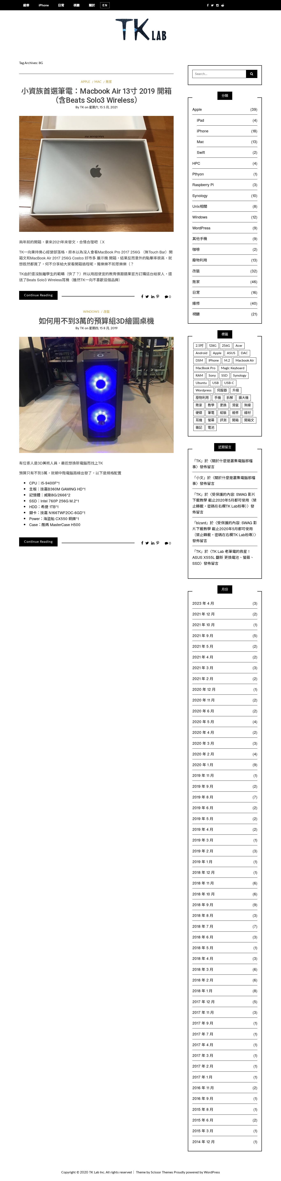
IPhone (214, 360)
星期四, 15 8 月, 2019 (103, 328)
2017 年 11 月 (224, 1012)
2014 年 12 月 (224, 1141)
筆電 (211, 412)
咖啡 (224, 249)
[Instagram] (217, 5)
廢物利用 (224, 260)
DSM (199, 360)
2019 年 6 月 (224, 807)
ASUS (231, 353)
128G (212, 345)
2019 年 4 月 (224, 829)
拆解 (229, 397)
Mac (97, 81)
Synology (224, 195)
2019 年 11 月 (224, 775)
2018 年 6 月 (224, 936)
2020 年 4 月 (224, 732)
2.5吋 (199, 345)
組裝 (223, 412)
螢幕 (211, 420)
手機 (217, 397)
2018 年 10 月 (224, 893)
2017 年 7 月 (224, 1033)
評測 (223, 420)
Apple (85, 81)
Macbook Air (245, 360)
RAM (199, 375)
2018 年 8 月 (224, 915)
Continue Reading (38, 295)
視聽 (76, 5)
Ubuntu (201, 383)
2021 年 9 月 (224, 635)
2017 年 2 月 (224, 1066)
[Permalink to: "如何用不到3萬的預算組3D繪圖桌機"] (96, 394)
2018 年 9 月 (224, 904)
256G (226, 345)
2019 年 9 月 (224, 786)
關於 (92, 5)
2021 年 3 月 (224, 667)
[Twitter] (212, 5)
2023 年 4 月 (224, 603)
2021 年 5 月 (224, 646)
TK (82, 107)
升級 (235, 390)
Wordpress (203, 390)
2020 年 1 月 (224, 764)
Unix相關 (224, 206)
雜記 (199, 427)
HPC (224, 163)
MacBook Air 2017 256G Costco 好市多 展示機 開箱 (73, 257)
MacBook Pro (205, 368)
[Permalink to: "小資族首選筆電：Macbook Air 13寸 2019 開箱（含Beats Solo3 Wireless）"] (96, 173)
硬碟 (199, 412)
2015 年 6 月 (224, 1120)
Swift (227, 152)
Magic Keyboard (232, 368)
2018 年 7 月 (224, 926)
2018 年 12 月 (224, 872)
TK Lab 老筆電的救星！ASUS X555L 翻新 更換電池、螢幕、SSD (223, 557)
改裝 (106, 311)
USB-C (229, 383)
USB (215, 383)
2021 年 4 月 (224, 656)
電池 (211, 427)
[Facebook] (208, 5)
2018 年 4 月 (224, 958)
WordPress (224, 227)
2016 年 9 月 (224, 1098)
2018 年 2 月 (224, 980)
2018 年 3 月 (224, 969)
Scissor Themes (162, 1172)
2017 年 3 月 (224, 1055)
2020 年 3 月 (224, 743)
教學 (211, 405)
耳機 (199, 420)
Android (201, 353)
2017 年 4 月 (224, 1044)
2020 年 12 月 (224, 689)
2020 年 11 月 (224, 700)
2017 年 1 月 (224, 1076)
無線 (247, 405)
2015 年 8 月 (224, 1109)
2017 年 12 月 (224, 1001)
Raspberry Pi (224, 184)
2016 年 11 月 (224, 1087)
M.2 (227, 360)
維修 (26, 5)
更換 (223, 405)
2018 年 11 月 (224, 883)
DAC (244, 353)
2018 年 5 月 (224, 947)
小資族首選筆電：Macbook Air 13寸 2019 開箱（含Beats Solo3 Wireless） (96, 95)
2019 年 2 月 (224, 850)
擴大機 (243, 397)
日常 (61, 5)
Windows (91, 311)
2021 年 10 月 (224, 624)
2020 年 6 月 (224, 710)
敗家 (109, 81)
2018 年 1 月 (224, 990)
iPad (227, 120)
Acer (239, 345)
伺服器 (222, 390)
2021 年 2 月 (224, 678)
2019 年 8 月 (224, 796)
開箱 (235, 420)
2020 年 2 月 (224, 753)
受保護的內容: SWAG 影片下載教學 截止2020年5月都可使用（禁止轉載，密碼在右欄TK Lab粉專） (224, 500)
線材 (247, 412)
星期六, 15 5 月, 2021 (103, 107)
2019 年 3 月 (224, 840)
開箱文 (249, 420)
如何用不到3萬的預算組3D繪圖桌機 (96, 321)
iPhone (44, 5)
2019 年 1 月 (224, 861)
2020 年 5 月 (224, 721)
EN (105, 5)
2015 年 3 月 (224, 1130)
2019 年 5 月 (224, 818)
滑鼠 (235, 405)
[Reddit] (222, 5)
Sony (212, 375)
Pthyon (224, 173)
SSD (224, 375)
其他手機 (224, 238)
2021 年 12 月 (224, 613)
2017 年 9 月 (224, 1023)
